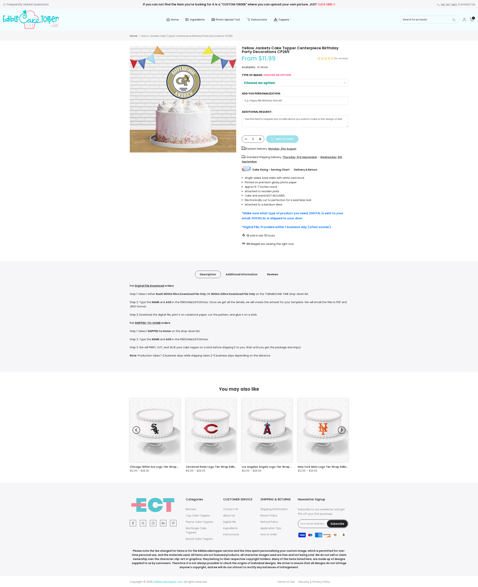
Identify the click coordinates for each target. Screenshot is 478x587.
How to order (268, 534)
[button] (326, 58)
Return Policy (268, 515)
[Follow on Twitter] (143, 523)
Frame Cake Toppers (199, 522)
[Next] (341, 430)
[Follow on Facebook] (133, 523)
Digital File (229, 522)
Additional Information (241, 274)
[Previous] (136, 430)
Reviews (272, 274)
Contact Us (457, 4)
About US (229, 515)
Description (208, 274)
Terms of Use (286, 582)
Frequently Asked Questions (27, 4)
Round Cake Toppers (199, 539)
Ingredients (197, 19)
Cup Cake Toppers (198, 515)
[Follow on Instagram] (153, 523)
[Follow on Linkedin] (163, 523)
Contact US (230, 509)
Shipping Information (274, 509)
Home (175, 19)
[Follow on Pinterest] (173, 523)
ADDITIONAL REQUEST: (257, 112)
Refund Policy (269, 522)
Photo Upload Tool (228, 19)
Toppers (283, 19)
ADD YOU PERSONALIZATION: (261, 93)
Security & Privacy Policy (314, 582)
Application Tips (270, 528)
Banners (191, 509)
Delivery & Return (305, 170)
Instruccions (259, 19)
